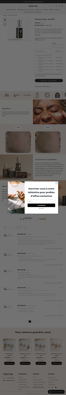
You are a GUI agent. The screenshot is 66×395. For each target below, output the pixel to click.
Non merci (41, 208)
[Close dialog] (56, 183)
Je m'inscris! (41, 205)
